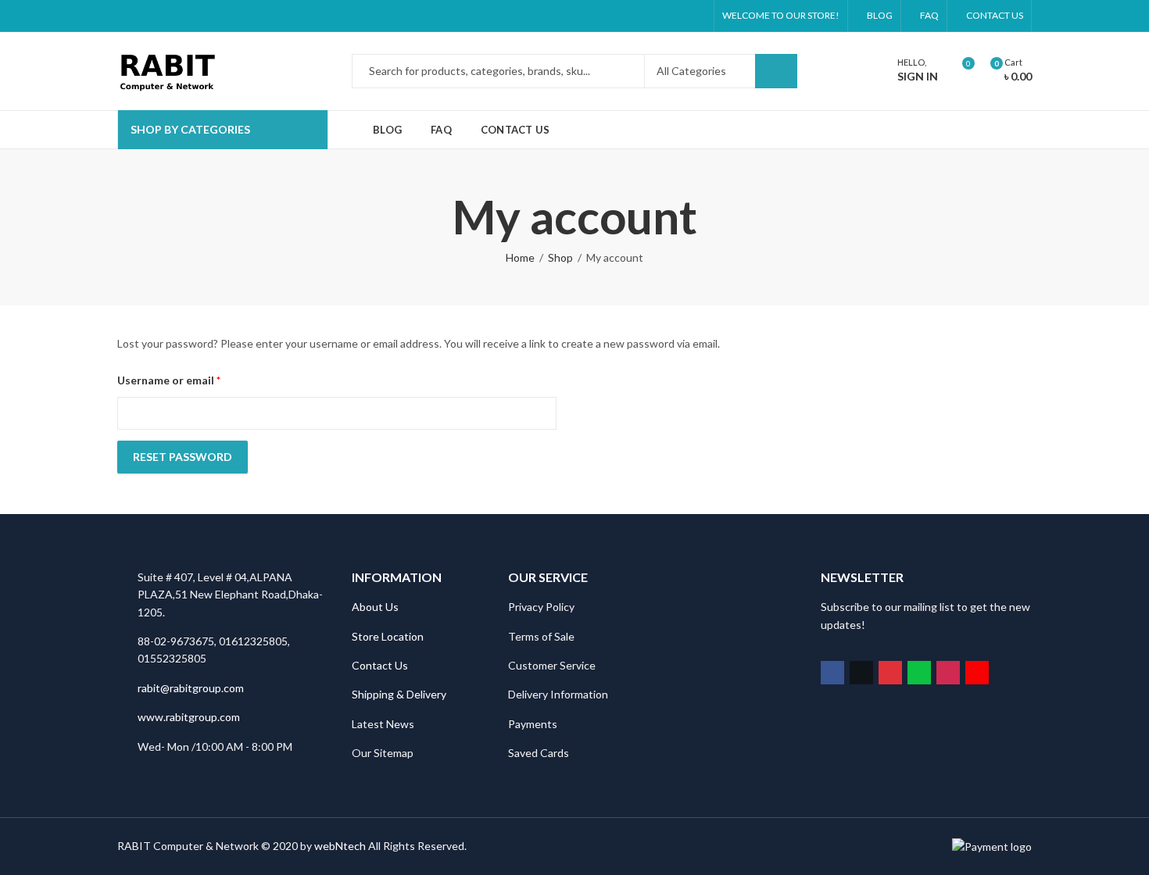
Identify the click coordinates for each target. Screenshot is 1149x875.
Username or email (192, 380)
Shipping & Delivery (399, 694)
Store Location (388, 636)
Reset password (182, 456)
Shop (560, 257)
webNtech (340, 845)
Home (520, 257)
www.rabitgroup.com (189, 716)
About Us (375, 606)
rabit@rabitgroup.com (191, 688)
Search (776, 71)
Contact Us (380, 665)
